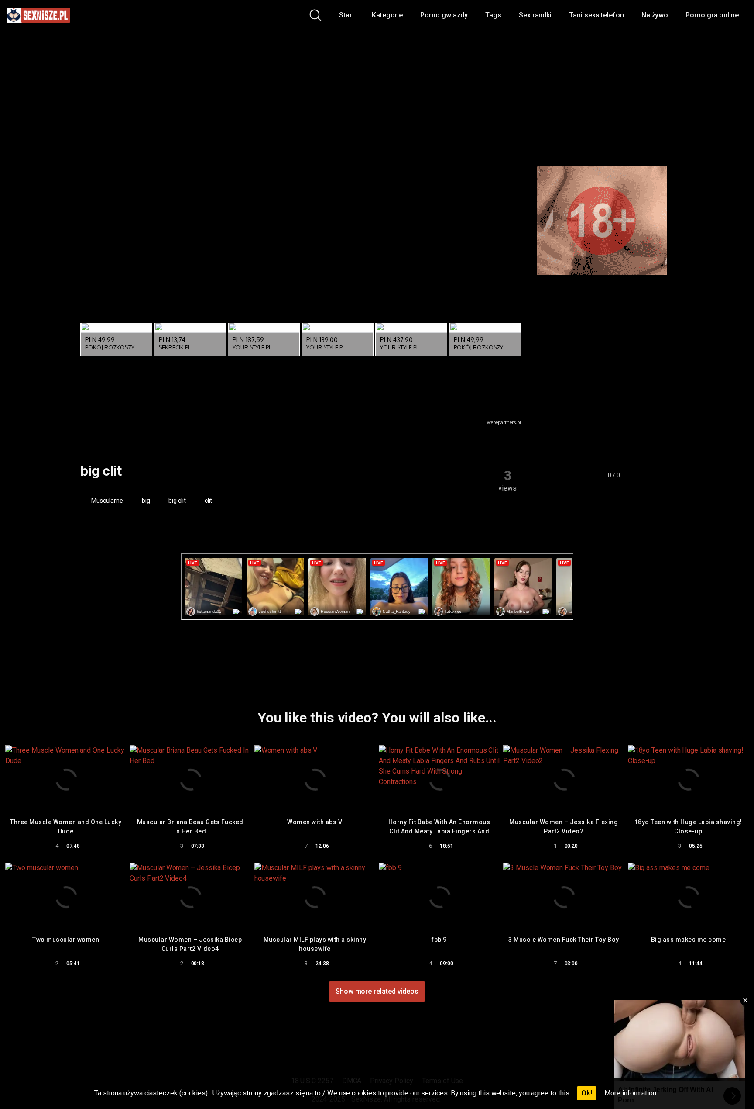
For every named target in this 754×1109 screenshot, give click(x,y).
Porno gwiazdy (444, 15)
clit (207, 500)
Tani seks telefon (596, 15)
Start (346, 15)
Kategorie (387, 15)
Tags (493, 15)
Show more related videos (377, 991)
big (145, 500)
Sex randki (535, 15)
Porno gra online (712, 15)
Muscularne (106, 500)
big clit (177, 500)
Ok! (586, 1093)
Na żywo (654, 15)
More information (630, 1093)
